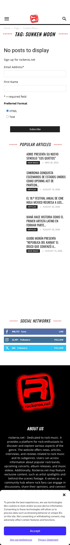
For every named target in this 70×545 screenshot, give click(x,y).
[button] (64, 495)
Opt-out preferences (21, 539)
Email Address (14, 67)
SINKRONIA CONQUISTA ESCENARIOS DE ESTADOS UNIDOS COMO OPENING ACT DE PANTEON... (46, 178)
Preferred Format (15, 103)
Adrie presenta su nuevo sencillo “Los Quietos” (42, 156)
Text (12, 117)
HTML (13, 111)
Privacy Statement (48, 539)
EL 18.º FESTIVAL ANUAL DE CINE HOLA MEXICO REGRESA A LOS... (45, 200)
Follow (58, 339)
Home (7, 28)
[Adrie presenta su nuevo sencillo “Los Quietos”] (13, 159)
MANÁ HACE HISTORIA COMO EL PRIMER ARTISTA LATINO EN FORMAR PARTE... (44, 221)
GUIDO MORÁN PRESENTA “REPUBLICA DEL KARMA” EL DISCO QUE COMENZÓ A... (42, 242)
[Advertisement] (35, 7)
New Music (33, 162)
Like (61, 331)
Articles (32, 189)
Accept (35, 531)
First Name (11, 82)
